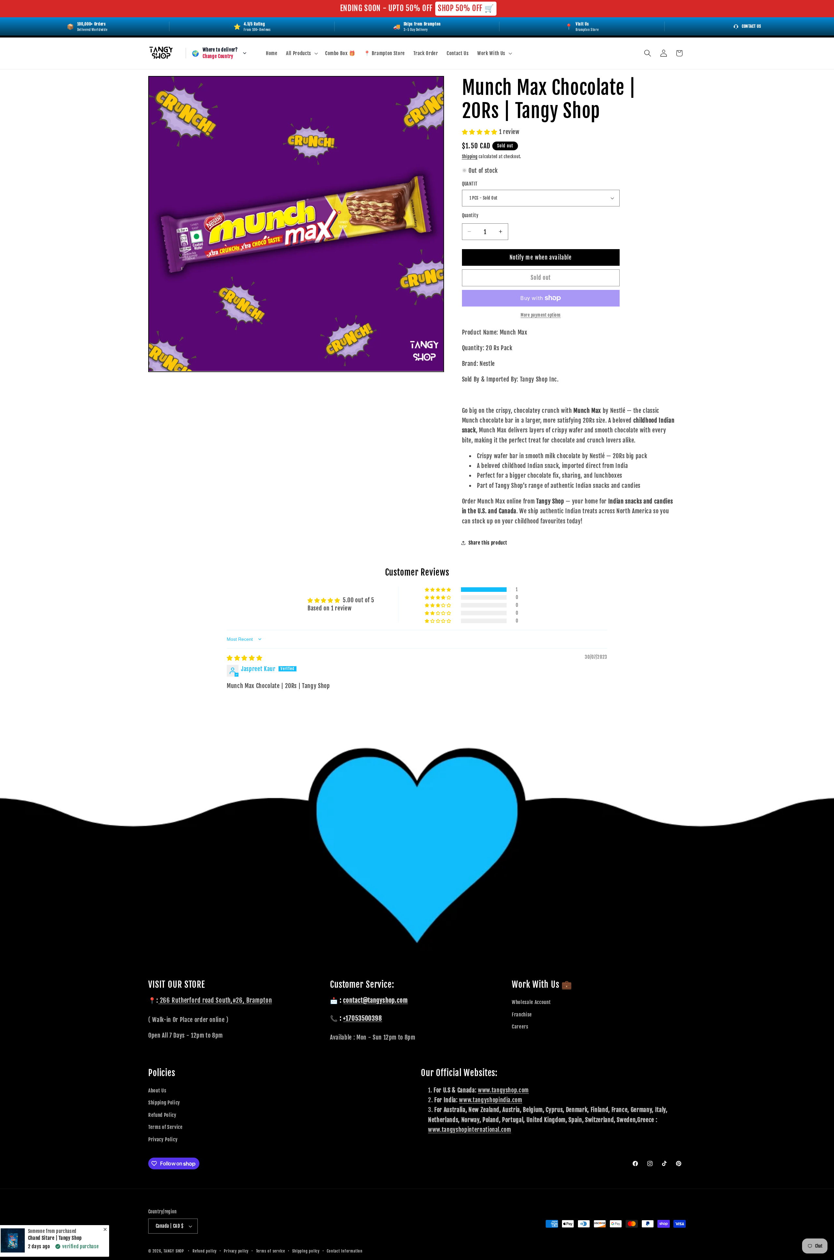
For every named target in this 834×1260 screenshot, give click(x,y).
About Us (157, 1090)
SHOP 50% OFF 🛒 (466, 8)
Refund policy (205, 1251)
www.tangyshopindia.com (490, 1099)
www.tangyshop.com (503, 1090)
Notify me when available (541, 257)
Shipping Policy (164, 1102)
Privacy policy (236, 1251)
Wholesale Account (531, 1002)
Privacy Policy (163, 1139)
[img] (244, 657)
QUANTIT (470, 184)
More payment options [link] (541, 315)
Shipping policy (306, 1251)
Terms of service (270, 1251)
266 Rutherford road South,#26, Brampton (215, 1000)
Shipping (470, 156)
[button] (301, 53)
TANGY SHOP (174, 1251)
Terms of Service (165, 1127)
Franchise (522, 1014)
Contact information (345, 1251)
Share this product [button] (487, 542)
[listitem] (581, 26)
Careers (520, 1026)
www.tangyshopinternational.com (469, 1129)
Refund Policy (162, 1115)
